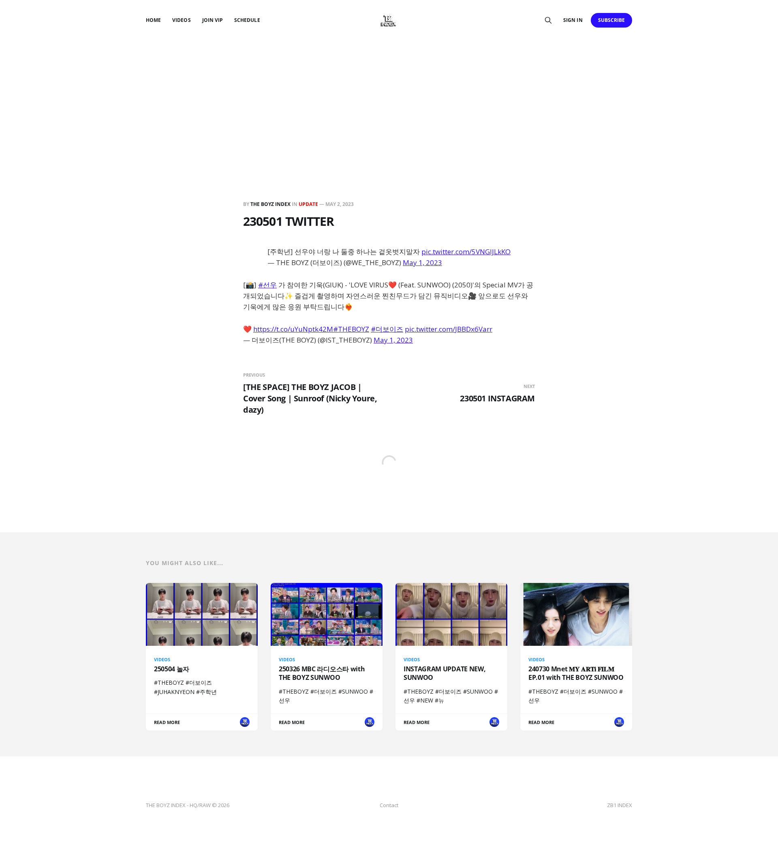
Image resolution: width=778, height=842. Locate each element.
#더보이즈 (387, 329)
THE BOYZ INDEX (271, 204)
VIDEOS (181, 20)
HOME (153, 20)
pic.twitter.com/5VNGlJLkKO (466, 251)
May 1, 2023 (422, 262)
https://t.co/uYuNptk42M (293, 329)
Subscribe (611, 20)
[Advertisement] (389, 101)
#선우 (267, 284)
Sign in (572, 20)
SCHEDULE (247, 20)
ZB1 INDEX (619, 805)
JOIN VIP (212, 20)
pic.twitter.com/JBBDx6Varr (448, 329)
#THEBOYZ (351, 329)
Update (308, 204)
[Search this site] (548, 20)
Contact (389, 805)
